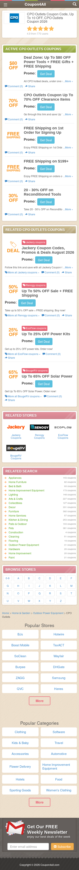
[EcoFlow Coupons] (63, 427)
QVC (20, 688)
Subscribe (64, 846)
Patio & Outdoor (18, 524)
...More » (68, 81)
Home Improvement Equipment (26, 490)
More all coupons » (23, 272)
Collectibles (15, 503)
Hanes (58, 688)
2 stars (34, 28)
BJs (20, 634)
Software (59, 732)
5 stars (51, 28)
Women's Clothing (58, 790)
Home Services (17, 515)
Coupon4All (35, 4)
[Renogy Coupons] (39, 427)
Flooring (13, 540)
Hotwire (59, 634)
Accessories (20, 753)
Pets (11, 528)
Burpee (20, 667)
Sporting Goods (20, 790)
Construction (16, 532)
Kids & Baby (20, 742)
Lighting (13, 494)
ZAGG (20, 677)
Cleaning (14, 536)
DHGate (58, 667)
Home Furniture (18, 482)
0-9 (7, 578)
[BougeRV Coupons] (16, 447)
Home (5, 613)
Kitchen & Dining (18, 519)
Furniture (14, 511)
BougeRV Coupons (15, 457)
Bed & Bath (15, 486)
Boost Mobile (20, 645)
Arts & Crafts (16, 498)
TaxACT (58, 645)
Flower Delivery (20, 766)
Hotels (20, 779)
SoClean (20, 656)
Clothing (20, 732)
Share (31, 86)
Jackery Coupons (16, 436)
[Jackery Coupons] (16, 427)
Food (58, 779)
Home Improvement (20, 553)
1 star (29, 28)
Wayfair (59, 656)
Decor (12, 507)
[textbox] (28, 846)
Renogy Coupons (39, 436)
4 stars (45, 28)
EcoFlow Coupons (63, 436)
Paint (12, 557)
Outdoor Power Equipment (24, 545)
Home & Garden (21, 613)
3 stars (40, 28)
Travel (59, 742)
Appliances (15, 477)
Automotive (59, 753)
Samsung (58, 677)
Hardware (14, 549)
